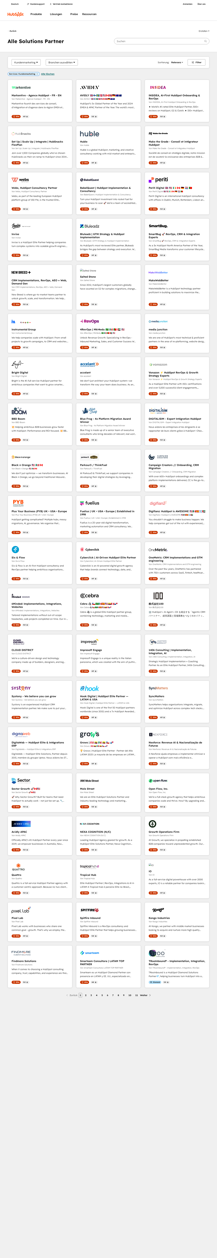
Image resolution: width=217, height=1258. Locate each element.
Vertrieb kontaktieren (63, 4)
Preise (74, 14)
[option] (24, 62)
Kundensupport (37, 4)
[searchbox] (161, 41)
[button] (204, 31)
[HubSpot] (16, 14)
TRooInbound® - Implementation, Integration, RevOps (177, 962)
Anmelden (187, 4)
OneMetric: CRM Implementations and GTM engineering (176, 559)
